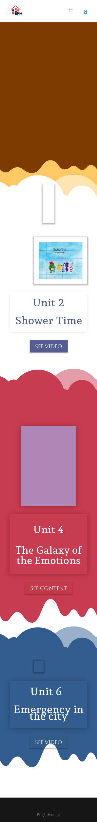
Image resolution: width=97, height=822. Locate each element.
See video (48, 346)
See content (48, 588)
